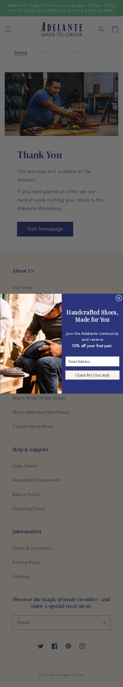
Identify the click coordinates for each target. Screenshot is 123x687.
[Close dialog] (118, 298)
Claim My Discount (92, 375)
